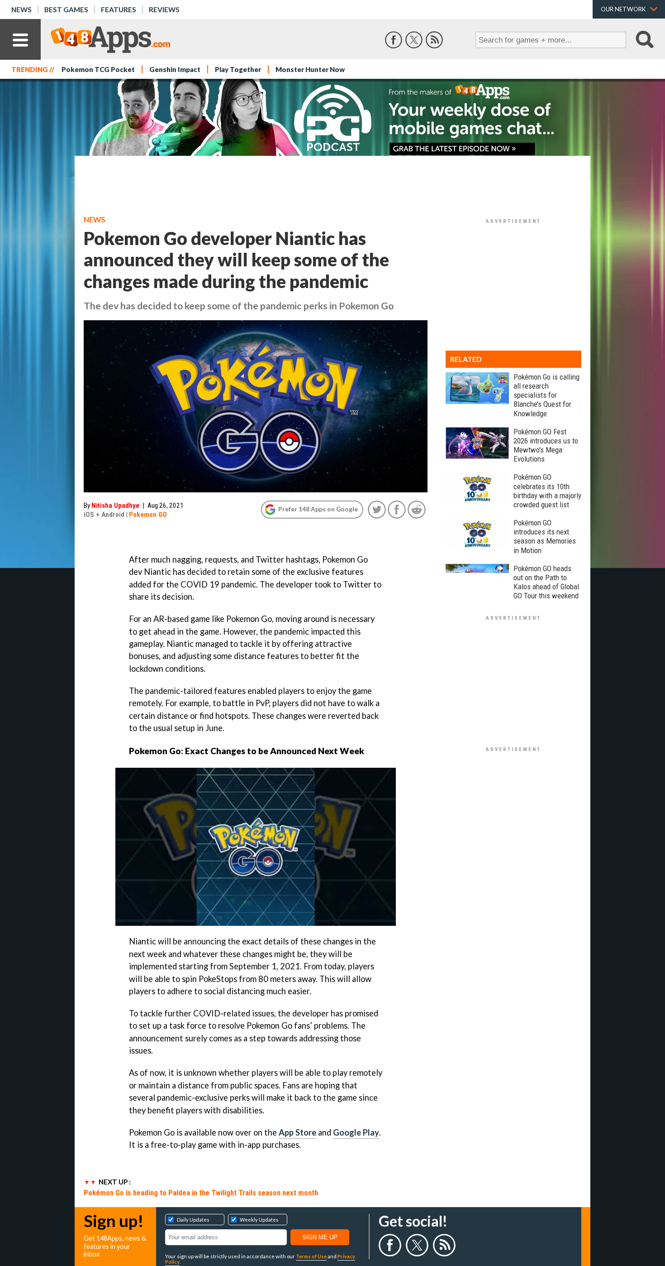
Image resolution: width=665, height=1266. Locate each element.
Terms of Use (311, 1256)
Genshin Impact (174, 69)
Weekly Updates (259, 1220)
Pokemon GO (148, 514)
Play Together (238, 69)
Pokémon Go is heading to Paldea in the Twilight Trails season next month (201, 1192)
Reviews (164, 9)
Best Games (66, 9)
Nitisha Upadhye (115, 505)
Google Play (356, 1132)
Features (118, 9)
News (21, 9)
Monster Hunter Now (310, 69)
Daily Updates (193, 1220)
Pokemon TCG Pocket (98, 69)
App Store (297, 1132)
